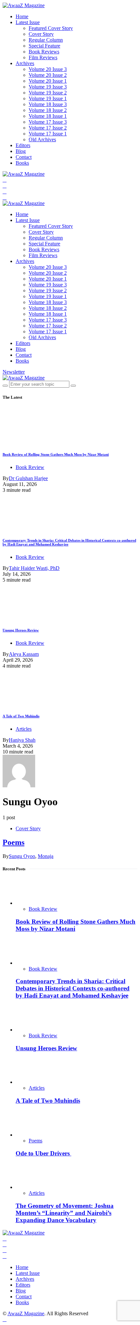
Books (22, 163)
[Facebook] (5, 180)
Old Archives (42, 139)
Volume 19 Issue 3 (48, 87)
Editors (23, 145)
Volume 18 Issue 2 (48, 110)
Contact (24, 157)
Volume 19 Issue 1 (48, 98)
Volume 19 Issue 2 (48, 92)
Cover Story (41, 34)
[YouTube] (5, 191)
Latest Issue (28, 22)
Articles (24, 729)
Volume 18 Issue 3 (48, 104)
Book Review (30, 467)
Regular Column (46, 40)
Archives (25, 63)
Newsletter (14, 372)
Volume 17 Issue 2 (48, 128)
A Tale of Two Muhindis (21, 716)
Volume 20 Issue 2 (48, 75)
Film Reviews (43, 57)
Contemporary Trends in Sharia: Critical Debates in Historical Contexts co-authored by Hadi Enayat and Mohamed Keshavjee (73, 988)
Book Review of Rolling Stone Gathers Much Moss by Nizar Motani (56, 454)
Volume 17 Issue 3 (48, 122)
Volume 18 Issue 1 (48, 116)
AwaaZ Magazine (25, 1313)
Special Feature (44, 45)
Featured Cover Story (51, 28)
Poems (13, 842)
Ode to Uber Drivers (43, 1153)
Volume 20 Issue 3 (48, 69)
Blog (21, 151)
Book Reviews (44, 51)
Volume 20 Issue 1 (48, 81)
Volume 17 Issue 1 (48, 133)
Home (22, 16)
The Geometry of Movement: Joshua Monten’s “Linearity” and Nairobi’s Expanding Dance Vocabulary (65, 1212)
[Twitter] (5, 185)
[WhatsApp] (5, 197)
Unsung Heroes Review (21, 630)
